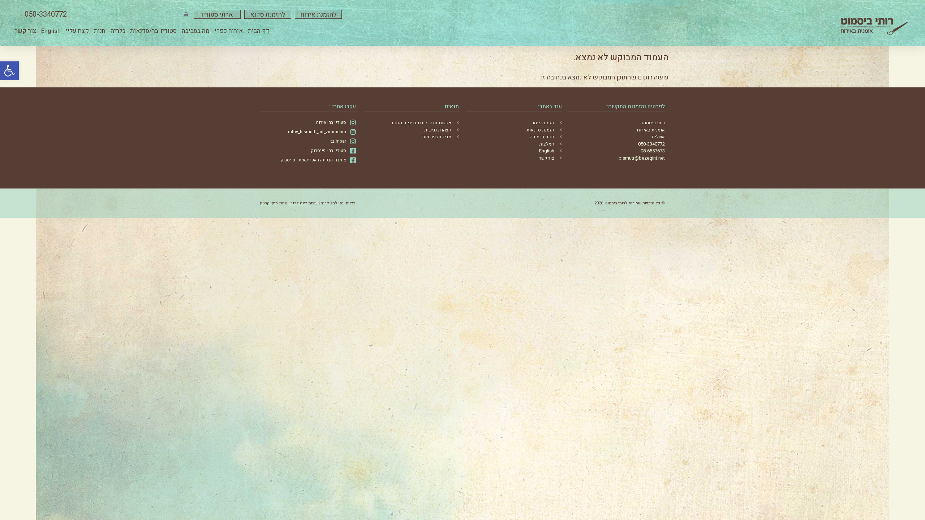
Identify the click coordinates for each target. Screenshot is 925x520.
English (51, 30)
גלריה (118, 30)
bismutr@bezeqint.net (642, 158)
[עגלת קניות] (186, 14)
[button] (9, 70)
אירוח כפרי (229, 30)
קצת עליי (77, 30)
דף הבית (259, 30)
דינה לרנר (298, 203)
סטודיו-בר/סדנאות (153, 30)
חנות (100, 30)
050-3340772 (46, 14)
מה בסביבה (196, 30)
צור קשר (25, 30)
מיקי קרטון (269, 203)
